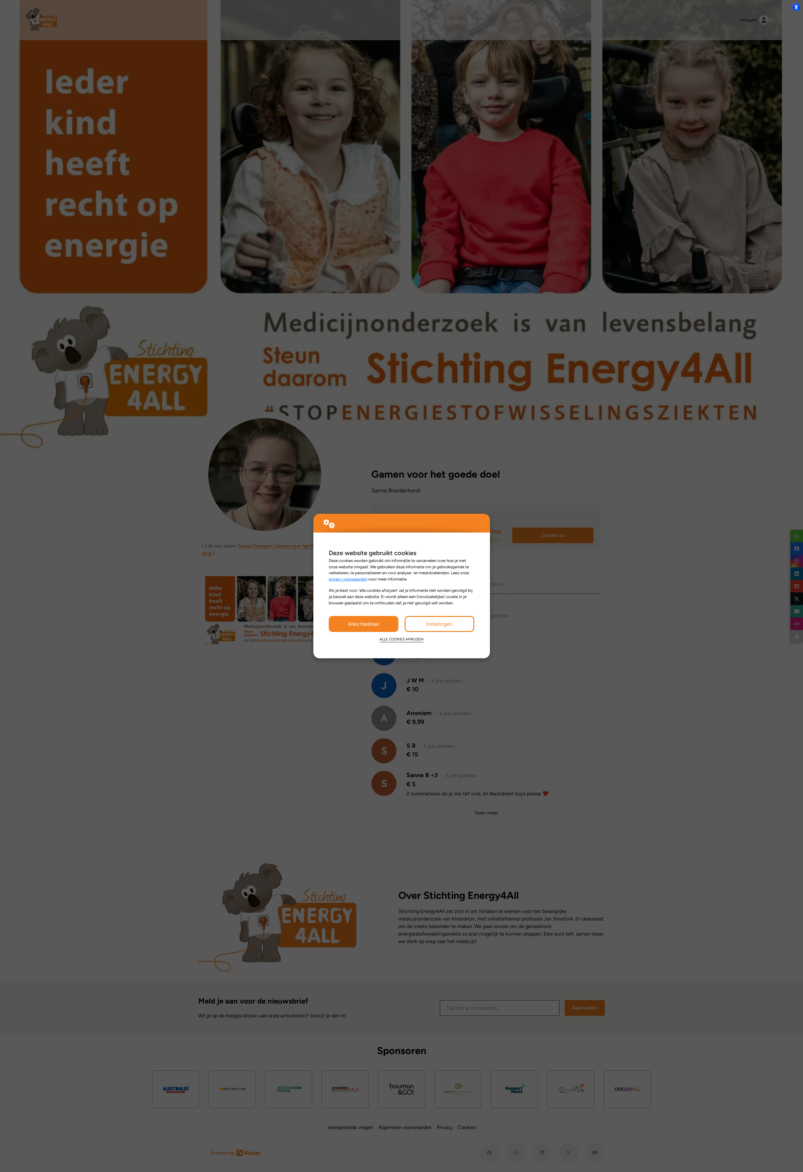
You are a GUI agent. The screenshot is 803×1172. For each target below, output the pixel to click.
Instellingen (439, 624)
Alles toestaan (364, 624)
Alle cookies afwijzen (401, 639)
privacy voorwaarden (348, 578)
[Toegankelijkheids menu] (796, 7)
